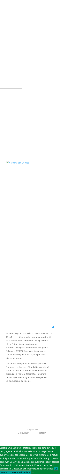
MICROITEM (23, 432)
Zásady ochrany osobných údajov (15, 472)
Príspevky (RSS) (34, 429)
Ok (56, 468)
